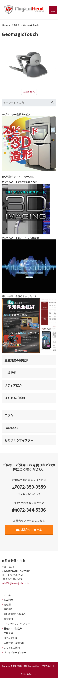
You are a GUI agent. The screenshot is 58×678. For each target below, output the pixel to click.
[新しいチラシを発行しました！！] (29, 325)
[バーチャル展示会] (29, 266)
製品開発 (8, 599)
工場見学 (8, 633)
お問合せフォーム (30, 529)
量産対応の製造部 (13, 628)
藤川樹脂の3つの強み (14, 614)
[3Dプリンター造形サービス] (29, 143)
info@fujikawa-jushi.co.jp (15, 583)
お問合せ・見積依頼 (14, 642)
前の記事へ (29, 91)
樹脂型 (7, 604)
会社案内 (8, 618)
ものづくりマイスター (18, 623)
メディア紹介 (10, 638)
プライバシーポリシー (15, 652)
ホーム (7, 594)
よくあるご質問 (12, 647)
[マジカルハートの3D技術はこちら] (29, 209)
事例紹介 (8, 609)
